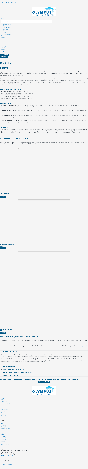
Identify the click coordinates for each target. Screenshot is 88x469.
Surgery (3, 36)
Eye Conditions (46, 21)
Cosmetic (27, 21)
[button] (44, 351)
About (2, 39)
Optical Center (21, 21)
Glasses (33, 21)
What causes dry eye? (10, 352)
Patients (3, 37)
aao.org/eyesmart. (82, 346)
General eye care (7, 21)
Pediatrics (14, 21)
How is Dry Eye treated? (11, 375)
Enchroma (39, 21)
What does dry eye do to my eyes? (14, 369)
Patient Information (3, 420)
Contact (1, 449)
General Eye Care (7, 24)
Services (3, 18)
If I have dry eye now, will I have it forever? (17, 372)
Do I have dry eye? (9, 367)
